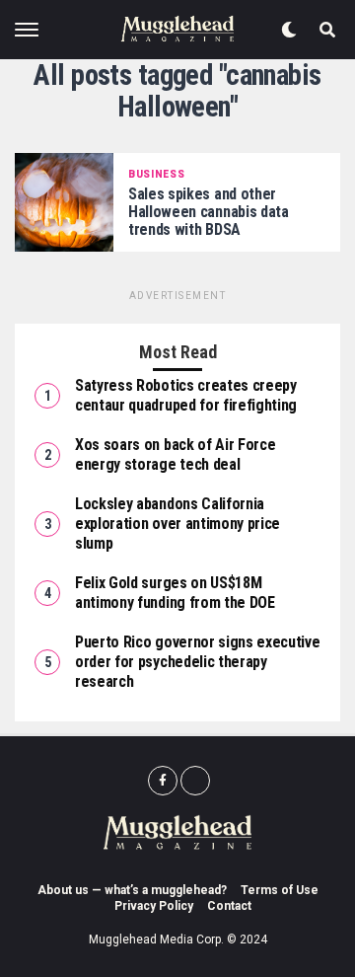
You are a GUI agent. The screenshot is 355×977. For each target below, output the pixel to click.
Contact (229, 906)
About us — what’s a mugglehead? (132, 890)
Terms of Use (280, 890)
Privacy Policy (153, 906)
